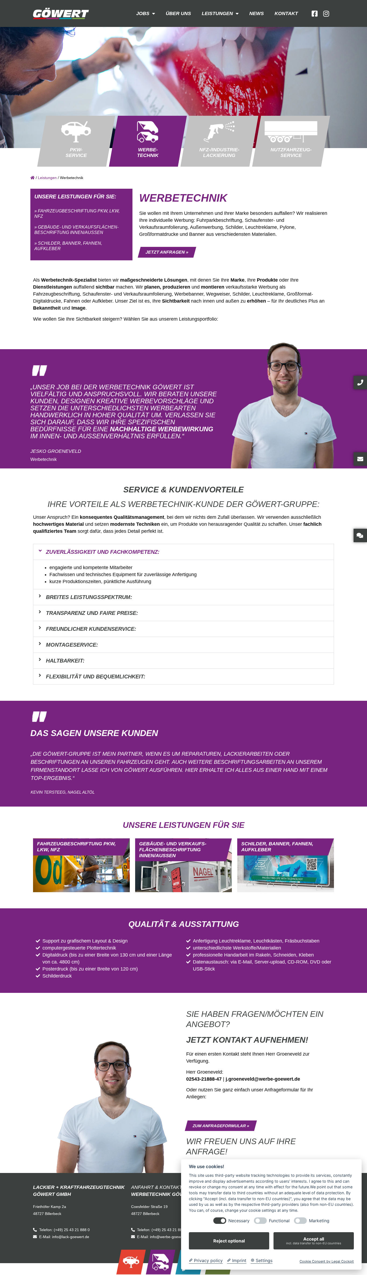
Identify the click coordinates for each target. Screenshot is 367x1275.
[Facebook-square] (314, 13)
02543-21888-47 (204, 1079)
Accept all (313, 1240)
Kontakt (286, 13)
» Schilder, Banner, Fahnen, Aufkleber (68, 246)
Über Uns (178, 13)
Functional (279, 1220)
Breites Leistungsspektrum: (89, 597)
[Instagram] (326, 13)
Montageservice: (72, 645)
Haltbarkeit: (65, 661)
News (256, 13)
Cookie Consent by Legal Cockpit (327, 1261)
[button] (183, 552)
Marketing (319, 1220)
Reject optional (229, 1241)
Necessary (239, 1220)
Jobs (142, 13)
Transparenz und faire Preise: (92, 613)
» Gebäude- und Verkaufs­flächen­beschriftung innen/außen (76, 230)
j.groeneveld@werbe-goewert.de (263, 1079)
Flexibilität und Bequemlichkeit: (95, 676)
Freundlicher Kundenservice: (91, 629)
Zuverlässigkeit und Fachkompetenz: (103, 552)
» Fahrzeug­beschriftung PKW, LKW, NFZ (77, 214)
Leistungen (217, 13)
